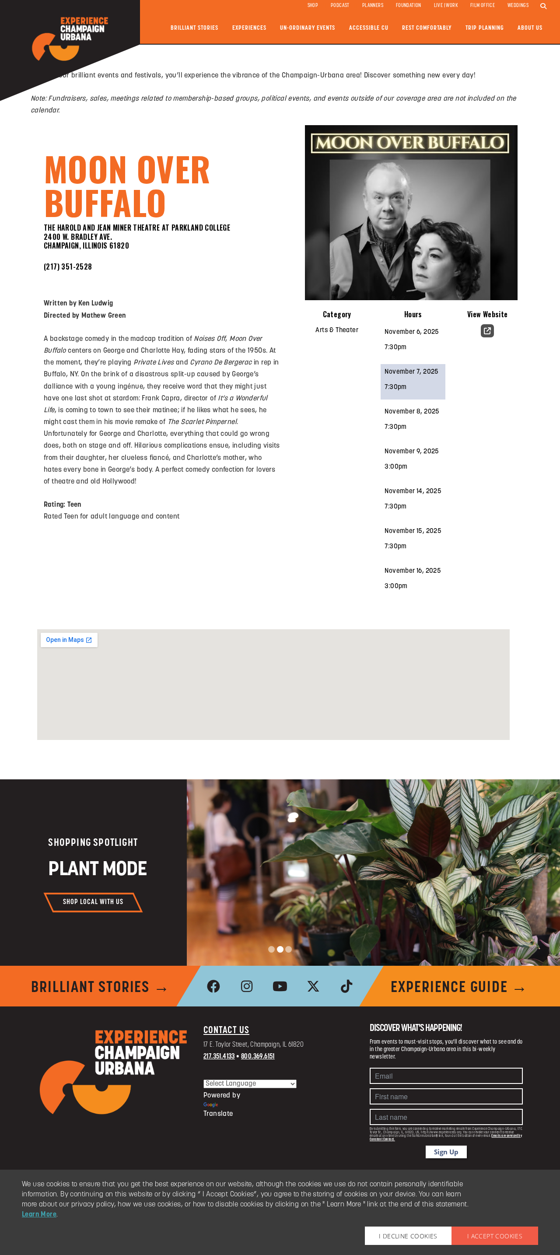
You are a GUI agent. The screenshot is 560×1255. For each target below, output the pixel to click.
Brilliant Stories (194, 28)
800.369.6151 (258, 1056)
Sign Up (446, 1151)
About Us (530, 28)
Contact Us (226, 1031)
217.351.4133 (219, 1056)
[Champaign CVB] (113, 1072)
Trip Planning (485, 28)
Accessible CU (368, 28)
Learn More (39, 1214)
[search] (543, 6)
